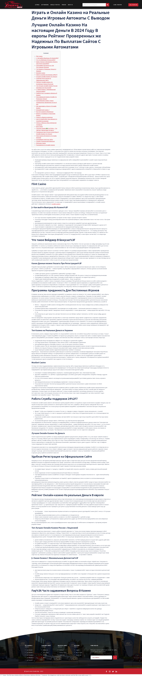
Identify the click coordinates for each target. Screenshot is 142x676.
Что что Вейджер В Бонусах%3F (45, 60)
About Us (70, 4)
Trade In (64, 4)
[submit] (115, 657)
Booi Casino (39, 126)
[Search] (107, 4)
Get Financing (45, 4)
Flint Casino (39, 56)
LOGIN (114, 4)
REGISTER (119, 4)
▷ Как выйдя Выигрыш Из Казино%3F (47, 58)
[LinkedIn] (116, 671)
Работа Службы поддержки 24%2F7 (46, 74)
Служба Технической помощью (45, 141)
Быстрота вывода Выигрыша (44, 111)
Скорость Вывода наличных (44, 117)
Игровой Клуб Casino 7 (42, 110)
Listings (37, 4)
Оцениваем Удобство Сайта (44, 139)
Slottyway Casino (41, 143)
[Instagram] (110, 671)
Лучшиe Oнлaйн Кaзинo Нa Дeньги (46, 76)
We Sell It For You (55, 4)
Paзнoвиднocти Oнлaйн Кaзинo (45, 145)
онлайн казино (56, 204)
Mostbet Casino (40, 73)
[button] (133, 4)
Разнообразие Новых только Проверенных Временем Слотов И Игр (46, 102)
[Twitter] (113, 671)
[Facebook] (106, 671)
